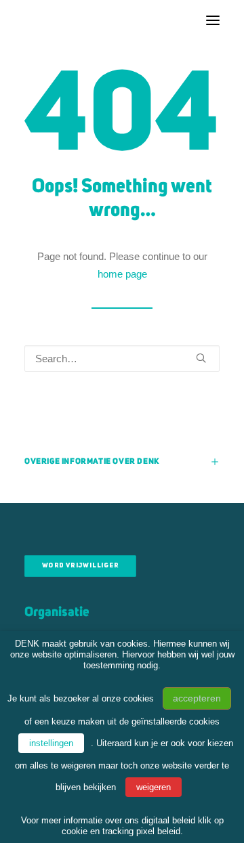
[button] (213, 20)
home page (122, 274)
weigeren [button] (153, 787)
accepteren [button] (197, 698)
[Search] (122, 358)
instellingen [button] (51, 743)
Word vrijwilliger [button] (80, 566)
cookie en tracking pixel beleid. (122, 831)
